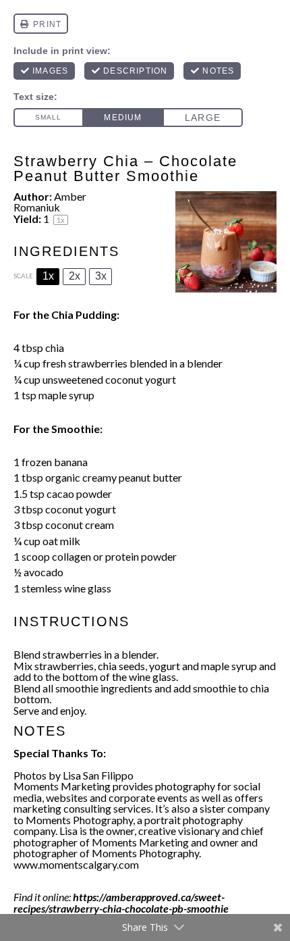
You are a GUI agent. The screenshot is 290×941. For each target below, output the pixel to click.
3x (101, 276)
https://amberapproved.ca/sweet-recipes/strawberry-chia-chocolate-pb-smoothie (121, 902)
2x (74, 276)
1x (48, 276)
